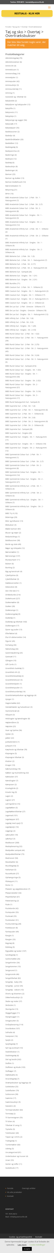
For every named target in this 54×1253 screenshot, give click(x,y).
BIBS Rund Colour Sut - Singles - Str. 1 (21, 370)
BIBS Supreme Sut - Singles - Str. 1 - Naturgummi (26, 437)
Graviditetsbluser (12, 680)
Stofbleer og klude (13, 1067)
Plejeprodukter (11, 893)
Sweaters (9, 1106)
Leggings (9, 831)
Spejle (8, 1040)
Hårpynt (8, 714)
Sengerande (10, 974)
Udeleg (8, 1148)
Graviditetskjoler (12, 684)
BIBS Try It (9, 513)
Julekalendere (11, 742)
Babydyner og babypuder (16, 104)
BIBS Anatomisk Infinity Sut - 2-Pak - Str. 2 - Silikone (26, 235)
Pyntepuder (10, 931)
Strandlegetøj (11, 1079)
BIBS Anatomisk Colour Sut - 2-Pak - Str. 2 (22, 204)
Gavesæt (9, 656)
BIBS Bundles (11, 283)
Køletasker (9, 776)
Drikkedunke (10, 594)
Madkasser (10, 842)
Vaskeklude (10, 1168)
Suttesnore (10, 1094)
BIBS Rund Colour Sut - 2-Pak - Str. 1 (20, 334)
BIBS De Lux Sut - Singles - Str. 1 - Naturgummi (25, 314)
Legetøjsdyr (10, 827)
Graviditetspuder (12, 687)
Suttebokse (10, 1086)
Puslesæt (9, 916)
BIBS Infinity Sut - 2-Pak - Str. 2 (18, 322)
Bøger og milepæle (13, 548)
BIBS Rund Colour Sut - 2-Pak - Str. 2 (20, 344)
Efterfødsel (10, 633)
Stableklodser (11, 1052)
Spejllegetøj (10, 1044)
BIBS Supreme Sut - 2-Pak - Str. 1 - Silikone (23, 414)
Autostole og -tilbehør (14, 97)
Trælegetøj (9, 1141)
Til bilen (8, 1121)
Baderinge (9, 155)
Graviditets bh (11, 672)
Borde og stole (11, 544)
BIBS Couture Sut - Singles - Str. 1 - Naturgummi (25, 291)
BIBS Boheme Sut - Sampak (16, 272)
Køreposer (9, 784)
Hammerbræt (11, 711)
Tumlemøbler (11, 1144)
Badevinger (10, 170)
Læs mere (22, 1244)
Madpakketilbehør (13, 854)
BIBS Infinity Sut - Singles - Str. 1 (18, 326)
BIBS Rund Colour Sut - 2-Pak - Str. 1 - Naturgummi (26, 337)
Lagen (7, 796)
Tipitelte (8, 1129)
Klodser (8, 761)
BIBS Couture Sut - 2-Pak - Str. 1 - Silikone (22, 287)
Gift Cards (9, 664)
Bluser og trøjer (11, 532)
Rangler (8, 939)
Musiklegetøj (10, 866)
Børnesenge (10, 556)
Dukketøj (9, 618)
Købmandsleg (11, 769)
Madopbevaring (12, 846)
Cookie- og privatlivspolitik (20, 1237)
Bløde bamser (11, 529)
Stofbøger (9, 1071)
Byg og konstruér (12, 571)
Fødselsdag (10, 649)
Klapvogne (9, 753)
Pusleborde (10, 908)
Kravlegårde (10, 788)
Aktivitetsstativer (12, 62)
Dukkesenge (10, 610)
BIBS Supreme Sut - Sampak (17, 429)
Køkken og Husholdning (15, 773)
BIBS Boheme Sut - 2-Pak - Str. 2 (18, 264)
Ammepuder (10, 81)
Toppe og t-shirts (12, 1137)
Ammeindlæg (11, 73)
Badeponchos (11, 151)
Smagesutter (10, 1020)
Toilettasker (10, 1133)
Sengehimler (10, 962)
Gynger (8, 699)
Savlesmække (11, 959)
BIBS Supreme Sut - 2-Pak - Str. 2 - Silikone (23, 425)
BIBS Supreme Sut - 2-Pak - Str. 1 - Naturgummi (25, 410)
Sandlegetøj (10, 955)
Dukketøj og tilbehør (13, 622)
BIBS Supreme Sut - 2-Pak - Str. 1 (19, 406)
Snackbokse (10, 1028)
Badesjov (9, 159)
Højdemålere (10, 722)
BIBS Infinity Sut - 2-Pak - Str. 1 (18, 318)
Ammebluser (10, 69)
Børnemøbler (10, 552)
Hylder (8, 734)
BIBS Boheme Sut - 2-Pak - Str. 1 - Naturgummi (24, 260)
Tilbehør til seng (12, 1125)
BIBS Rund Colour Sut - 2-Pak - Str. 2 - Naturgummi (26, 348)
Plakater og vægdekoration (16, 889)
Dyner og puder (12, 629)
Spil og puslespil (12, 1048)
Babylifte (9, 108)
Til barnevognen (12, 1117)
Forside (8, 27)
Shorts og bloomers (13, 993)
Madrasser (9, 858)
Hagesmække (10, 703)
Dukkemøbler (11, 602)
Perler (7, 885)
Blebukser (9, 525)
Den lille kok (10, 591)
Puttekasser (10, 928)
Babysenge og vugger (14, 120)
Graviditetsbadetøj (13, 676)
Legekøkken (10, 807)
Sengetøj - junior (12, 986)
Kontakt (10, 1196)
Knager (8, 765)
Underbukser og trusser (15, 1156)
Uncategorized (11, 1152)
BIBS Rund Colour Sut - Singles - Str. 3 (21, 391)
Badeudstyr (10, 166)
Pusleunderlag (11, 924)
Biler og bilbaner (12, 521)
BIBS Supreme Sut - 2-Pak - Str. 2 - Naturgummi (25, 421)
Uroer (7, 1160)
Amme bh (9, 66)
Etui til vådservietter (13, 637)
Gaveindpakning (12, 653)
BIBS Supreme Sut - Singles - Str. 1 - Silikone (23, 444)
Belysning (9, 190)
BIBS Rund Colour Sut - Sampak (18, 366)
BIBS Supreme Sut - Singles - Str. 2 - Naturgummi (26, 447)
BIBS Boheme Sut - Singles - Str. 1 (19, 275)
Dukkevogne (10, 625)
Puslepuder (10, 912)
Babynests (9, 112)
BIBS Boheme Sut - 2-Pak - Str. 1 (18, 256)
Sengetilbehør (11, 978)
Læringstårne (11, 804)
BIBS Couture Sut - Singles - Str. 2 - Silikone (23, 303)
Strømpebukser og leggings (16, 1082)
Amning (8, 93)
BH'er (7, 193)
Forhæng (9, 645)
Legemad (9, 815)
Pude (7, 904)
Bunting (8, 567)
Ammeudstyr (10, 85)
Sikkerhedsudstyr (12, 997)
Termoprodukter (12, 1110)
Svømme (9, 1098)
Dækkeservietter (12, 583)
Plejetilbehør (10, 897)
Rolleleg (8, 947)
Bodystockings (11, 536)
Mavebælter (10, 862)
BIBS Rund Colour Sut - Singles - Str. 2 (21, 380)
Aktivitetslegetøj (12, 58)
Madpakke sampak (13, 850)
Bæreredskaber (11, 186)
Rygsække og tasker (13, 951)
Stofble (8, 1063)
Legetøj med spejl (12, 823)
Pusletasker (10, 920)
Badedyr (8, 135)
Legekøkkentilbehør (13, 811)
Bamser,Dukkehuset (13, 182)
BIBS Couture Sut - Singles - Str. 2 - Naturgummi (25, 299)
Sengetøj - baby (11, 982)
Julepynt (8, 746)
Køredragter (10, 780)
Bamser (8, 174)
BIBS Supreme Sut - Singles (16, 433)
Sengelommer (11, 966)
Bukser (8, 563)
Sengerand (10, 970)
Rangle (8, 935)
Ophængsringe (11, 877)
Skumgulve (10, 1009)
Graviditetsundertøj (13, 691)
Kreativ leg (9, 792)
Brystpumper (10, 560)
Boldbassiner (10, 540)
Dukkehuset (10, 598)
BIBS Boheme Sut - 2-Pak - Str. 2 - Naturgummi (24, 268)
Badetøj (8, 162)
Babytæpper (10, 128)
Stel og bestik (11, 1059)
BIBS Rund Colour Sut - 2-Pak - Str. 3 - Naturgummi (26, 359)
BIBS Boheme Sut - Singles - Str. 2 (19, 279)
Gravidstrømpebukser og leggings (19, 695)
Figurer (8, 641)
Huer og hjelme (11, 730)
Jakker (7, 738)
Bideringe (9, 517)
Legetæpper (10, 819)
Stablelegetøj (10, 1055)
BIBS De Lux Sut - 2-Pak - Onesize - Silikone (23, 306)
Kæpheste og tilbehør (14, 749)
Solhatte (8, 1032)
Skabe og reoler (11, 1001)
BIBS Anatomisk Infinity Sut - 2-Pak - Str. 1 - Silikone (26, 229)
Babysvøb (9, 124)
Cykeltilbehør (10, 579)
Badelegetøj (10, 147)
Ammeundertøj (11, 89)
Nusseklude (10, 873)
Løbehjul (9, 838)
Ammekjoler (10, 77)
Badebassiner (11, 131)
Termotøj (9, 1113)
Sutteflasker (10, 1090)
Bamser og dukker (13, 178)
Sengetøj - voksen (12, 990)
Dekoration (10, 587)
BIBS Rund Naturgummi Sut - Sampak (21, 402)
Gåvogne (9, 660)
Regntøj (8, 943)
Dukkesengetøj (11, 614)
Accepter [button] (27, 1249)
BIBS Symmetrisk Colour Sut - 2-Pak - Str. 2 (23, 461)
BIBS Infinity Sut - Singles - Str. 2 (18, 330)
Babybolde (9, 100)
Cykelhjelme (10, 575)
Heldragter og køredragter (16, 718)
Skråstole (9, 1005)
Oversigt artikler (29, 1188)
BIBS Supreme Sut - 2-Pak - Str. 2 (19, 417)
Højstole (8, 726)
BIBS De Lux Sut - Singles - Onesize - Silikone (24, 310)
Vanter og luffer (11, 1164)
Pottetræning (10, 900)
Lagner (8, 800)
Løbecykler (9, 835)
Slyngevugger (11, 1017)
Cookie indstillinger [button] (37, 1244)
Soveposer (9, 1036)
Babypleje (9, 116)
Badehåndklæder (12, 139)
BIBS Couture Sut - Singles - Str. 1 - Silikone (23, 295)
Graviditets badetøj (13, 668)
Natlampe (9, 869)
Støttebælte (10, 1075)
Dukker (8, 606)
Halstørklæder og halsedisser (17, 707)
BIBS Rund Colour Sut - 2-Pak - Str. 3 (20, 355)
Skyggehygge (10, 1013)
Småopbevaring (12, 1024)
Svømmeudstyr (11, 1102)
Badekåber (9, 143)
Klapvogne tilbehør (13, 757)
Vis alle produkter (14, 1192)
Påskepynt (9, 881)
